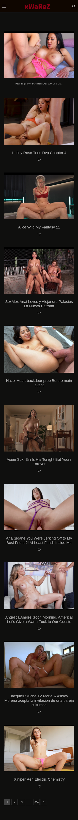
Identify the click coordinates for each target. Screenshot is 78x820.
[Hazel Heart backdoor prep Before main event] (39, 349)
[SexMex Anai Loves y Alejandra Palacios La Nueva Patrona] (39, 270)
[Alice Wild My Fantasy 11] (39, 196)
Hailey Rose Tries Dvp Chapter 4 (39, 153)
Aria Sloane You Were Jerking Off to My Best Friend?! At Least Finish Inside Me (39, 540)
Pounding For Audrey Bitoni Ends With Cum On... (39, 84)
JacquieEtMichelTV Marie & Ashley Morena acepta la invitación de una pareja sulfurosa (39, 700)
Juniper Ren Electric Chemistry (39, 779)
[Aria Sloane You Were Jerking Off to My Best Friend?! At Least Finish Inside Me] (39, 507)
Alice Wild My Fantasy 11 (39, 227)
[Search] (74, 6)
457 (37, 802)
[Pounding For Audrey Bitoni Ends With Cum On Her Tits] (39, 54)
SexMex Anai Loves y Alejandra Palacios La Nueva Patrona (39, 304)
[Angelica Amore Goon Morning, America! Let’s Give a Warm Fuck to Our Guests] (39, 585)
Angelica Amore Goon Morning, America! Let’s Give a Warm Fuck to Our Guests (39, 619)
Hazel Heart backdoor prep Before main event (39, 383)
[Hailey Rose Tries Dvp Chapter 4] (39, 121)
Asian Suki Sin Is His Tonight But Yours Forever (39, 461)
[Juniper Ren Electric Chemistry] (39, 748)
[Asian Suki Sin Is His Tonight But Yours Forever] (39, 428)
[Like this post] (39, 160)
